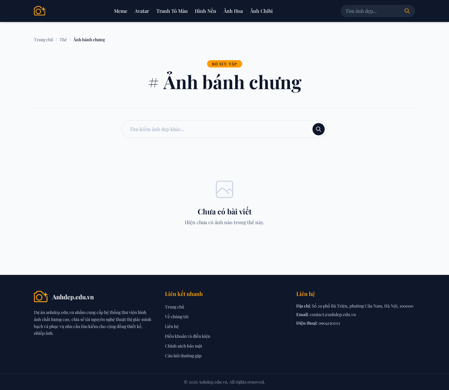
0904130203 (329, 323)
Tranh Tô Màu (172, 11)
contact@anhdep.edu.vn (333, 314)
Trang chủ (43, 39)
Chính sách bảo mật (183, 346)
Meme (120, 11)
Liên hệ (172, 326)
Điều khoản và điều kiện (187, 336)
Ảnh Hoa (233, 11)
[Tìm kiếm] (407, 10)
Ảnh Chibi (261, 11)
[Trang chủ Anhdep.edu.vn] (40, 11)
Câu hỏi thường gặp (183, 356)
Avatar (142, 11)
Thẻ (63, 39)
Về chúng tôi (176, 316)
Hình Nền (205, 11)
